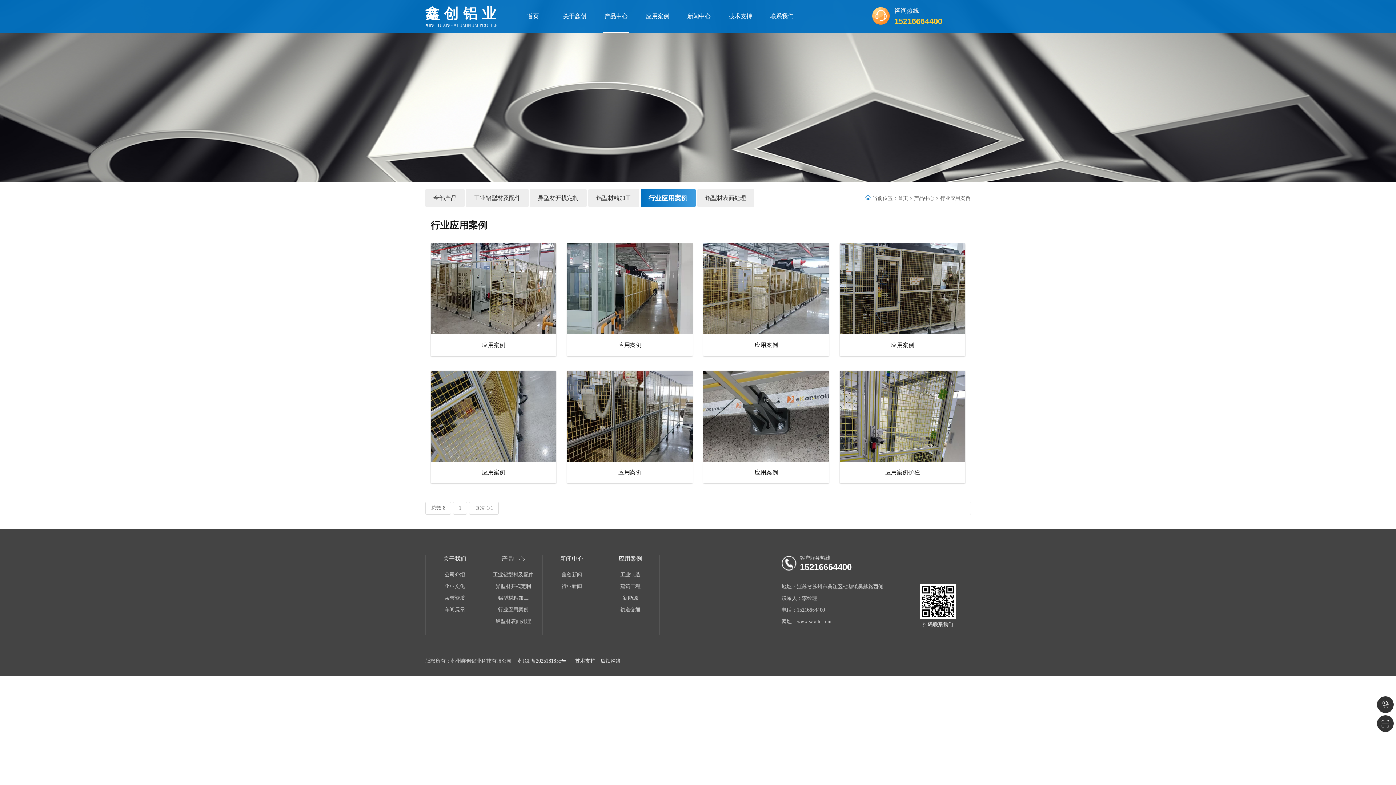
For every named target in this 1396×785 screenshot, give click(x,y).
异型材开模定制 (558, 198)
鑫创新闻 (572, 574)
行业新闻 (572, 586)
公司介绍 (455, 574)
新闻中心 (699, 16)
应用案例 (657, 16)
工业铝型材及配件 (497, 198)
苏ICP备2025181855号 (542, 661)
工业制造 (630, 574)
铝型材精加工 (613, 198)
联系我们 (782, 16)
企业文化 (455, 586)
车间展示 (455, 609)
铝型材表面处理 (725, 198)
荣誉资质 (455, 598)
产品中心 (616, 16)
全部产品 (445, 198)
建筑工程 (630, 586)
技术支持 (740, 16)
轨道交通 (630, 609)
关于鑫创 (574, 16)
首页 (533, 16)
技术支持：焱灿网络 (598, 661)
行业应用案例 (668, 198)
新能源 (630, 598)
